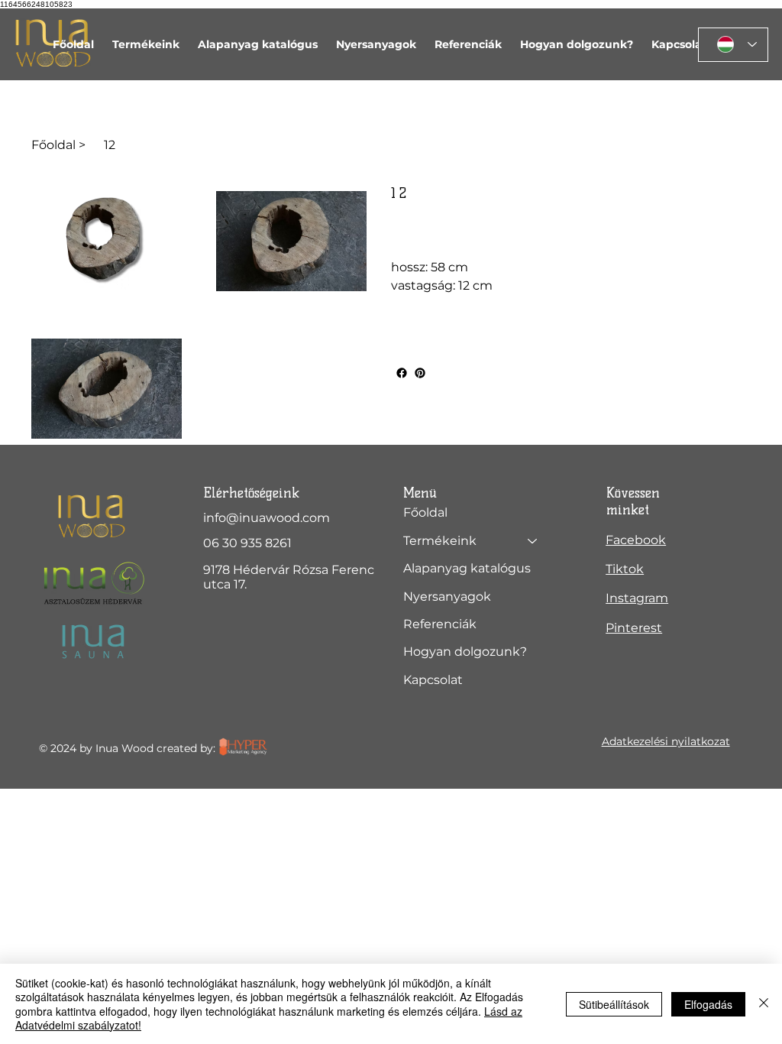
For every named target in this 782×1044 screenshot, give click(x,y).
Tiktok (625, 569)
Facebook (636, 540)
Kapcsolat (433, 680)
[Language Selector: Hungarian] (733, 45)
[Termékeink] (533, 541)
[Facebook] (401, 373)
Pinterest (634, 628)
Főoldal (425, 512)
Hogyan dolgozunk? (465, 651)
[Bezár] (764, 1004)
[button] (145, 44)
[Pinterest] (420, 373)
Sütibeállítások (614, 1004)
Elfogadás (708, 1004)
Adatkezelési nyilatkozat (666, 741)
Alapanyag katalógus (467, 568)
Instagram (637, 598)
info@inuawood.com (266, 518)
